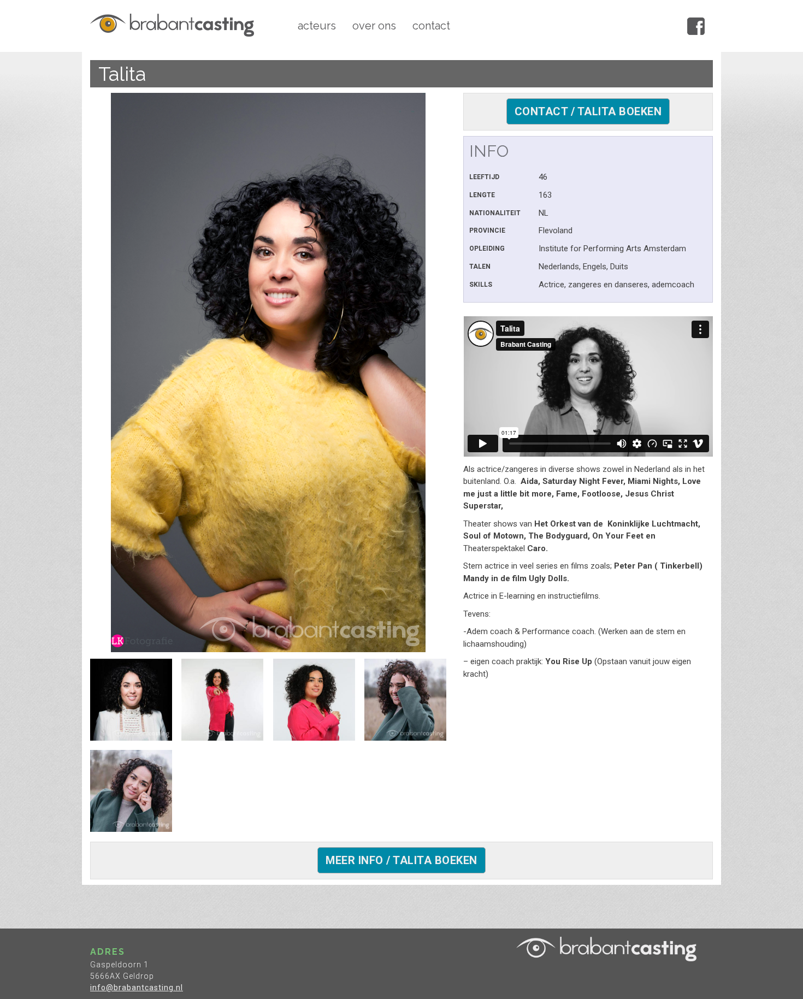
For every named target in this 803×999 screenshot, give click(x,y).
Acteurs (317, 25)
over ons (374, 25)
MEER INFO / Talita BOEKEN (401, 860)
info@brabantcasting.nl (136, 987)
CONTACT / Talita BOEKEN (588, 111)
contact (431, 25)
